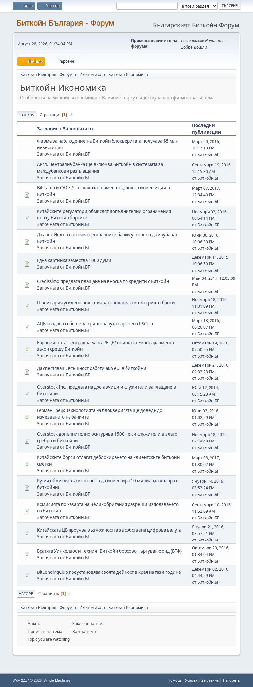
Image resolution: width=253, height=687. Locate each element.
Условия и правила (202, 680)
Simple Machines (56, 680)
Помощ (174, 680)
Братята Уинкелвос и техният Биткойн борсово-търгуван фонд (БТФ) (109, 551)
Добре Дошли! (194, 47)
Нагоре (26, 593)
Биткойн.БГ (78, 154)
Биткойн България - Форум (65, 22)
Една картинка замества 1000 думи (74, 260)
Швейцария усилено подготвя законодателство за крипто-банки (106, 303)
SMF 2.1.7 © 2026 (27, 680)
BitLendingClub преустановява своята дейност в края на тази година (109, 572)
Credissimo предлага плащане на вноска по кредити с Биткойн (103, 281)
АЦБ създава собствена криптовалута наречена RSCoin (95, 324)
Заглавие (48, 129)
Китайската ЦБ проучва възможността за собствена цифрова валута (109, 530)
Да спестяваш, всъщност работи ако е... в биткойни (91, 368)
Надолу (26, 115)
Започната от (78, 129)
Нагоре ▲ (231, 680)
